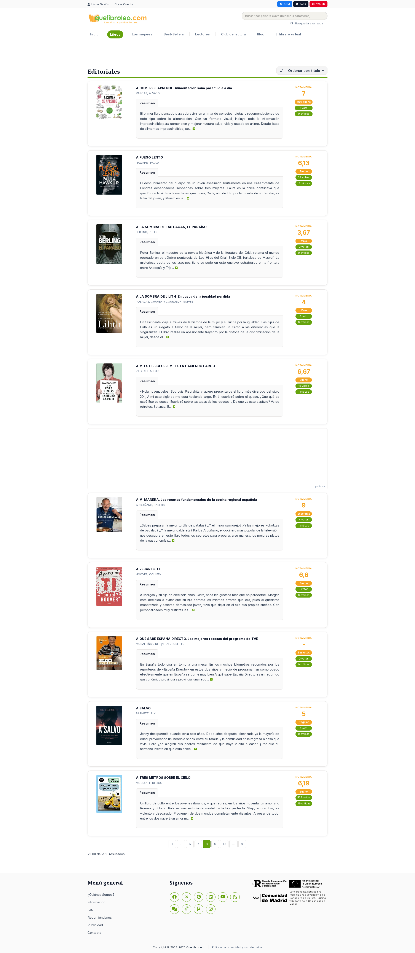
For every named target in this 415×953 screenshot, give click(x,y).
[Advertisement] (207, 54)
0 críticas (304, 113)
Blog (260, 34)
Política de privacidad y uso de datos (237, 947)
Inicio (94, 34)
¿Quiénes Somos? (101, 895)
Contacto (94, 933)
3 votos (304, 246)
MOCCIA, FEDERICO (149, 783)
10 (224, 844)
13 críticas (303, 183)
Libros (115, 34)
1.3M (287, 4)
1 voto (304, 107)
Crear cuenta (124, 4)
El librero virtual (288, 34)
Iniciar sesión (100, 4)
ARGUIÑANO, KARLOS (150, 505)
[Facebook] (174, 897)
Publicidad (95, 925)
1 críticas (303, 391)
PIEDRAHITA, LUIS (147, 371)
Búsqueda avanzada (308, 23)
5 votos (303, 589)
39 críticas (303, 803)
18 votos (303, 385)
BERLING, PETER (146, 232)
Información (96, 902)
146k (303, 4)
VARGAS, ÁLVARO (148, 93)
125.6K (320, 4)
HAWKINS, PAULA (147, 162)
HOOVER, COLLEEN (148, 574)
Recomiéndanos (100, 917)
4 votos (304, 519)
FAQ (91, 910)
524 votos (303, 797)
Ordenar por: (303, 70)
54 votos (303, 177)
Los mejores (142, 34)
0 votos (304, 658)
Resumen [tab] (147, 103)
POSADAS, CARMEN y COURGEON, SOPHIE (164, 301)
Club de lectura (233, 34)
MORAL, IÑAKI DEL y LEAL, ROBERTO (160, 643)
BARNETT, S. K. (146, 713)
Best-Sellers (174, 34)
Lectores (202, 34)
